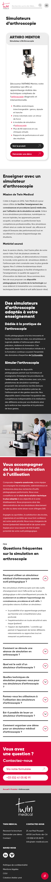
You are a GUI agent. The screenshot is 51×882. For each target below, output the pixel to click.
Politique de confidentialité (15, 865)
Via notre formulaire (18, 769)
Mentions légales (10, 869)
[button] (25, 578)
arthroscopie (17, 96)
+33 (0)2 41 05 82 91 (18, 777)
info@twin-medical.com (37, 842)
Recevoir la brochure (12, 831)
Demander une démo (22, 154)
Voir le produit (19, 146)
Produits (14, 789)
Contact (7, 838)
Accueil (6, 789)
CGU (5, 873)
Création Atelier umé (12, 878)
